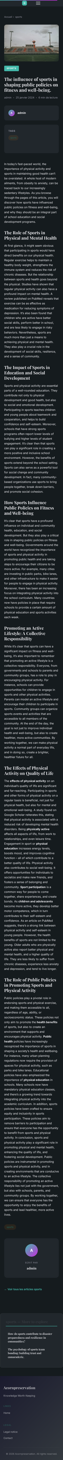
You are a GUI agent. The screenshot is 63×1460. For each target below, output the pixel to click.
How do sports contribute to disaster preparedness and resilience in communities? (30, 1337)
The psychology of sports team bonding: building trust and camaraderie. (26, 1353)
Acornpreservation (19, 1387)
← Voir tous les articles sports (23, 1289)
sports (18, 16)
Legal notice (11, 1431)
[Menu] (38, 3)
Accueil (8, 16)
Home (7, 1412)
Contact (8, 1437)
